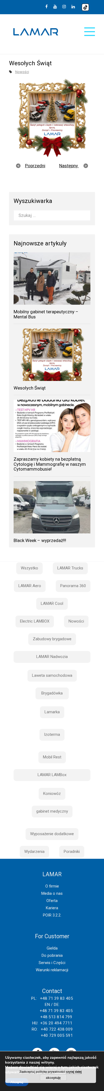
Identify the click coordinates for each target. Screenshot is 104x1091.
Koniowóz (52, 793)
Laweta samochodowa (52, 675)
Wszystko (29, 568)
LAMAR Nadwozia (52, 656)
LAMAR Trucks (70, 568)
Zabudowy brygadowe (52, 639)
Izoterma (52, 734)
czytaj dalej (74, 1072)
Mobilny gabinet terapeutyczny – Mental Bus (46, 314)
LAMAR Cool (52, 603)
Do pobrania (52, 955)
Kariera (52, 907)
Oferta (52, 900)
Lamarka (52, 712)
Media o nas (52, 893)
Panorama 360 (73, 585)
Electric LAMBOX (34, 621)
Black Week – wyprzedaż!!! (40, 540)
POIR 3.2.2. (52, 915)
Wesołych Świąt (30, 388)
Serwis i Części (52, 962)
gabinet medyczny (52, 811)
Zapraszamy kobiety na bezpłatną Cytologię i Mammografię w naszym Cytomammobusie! (50, 464)
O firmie (52, 886)
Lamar (35, 32)
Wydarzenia (34, 851)
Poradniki (72, 851)
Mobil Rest (52, 757)
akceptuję (53, 1077)
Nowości (22, 72)
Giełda (52, 948)
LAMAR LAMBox (52, 774)
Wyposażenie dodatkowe (52, 833)
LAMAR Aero (29, 585)
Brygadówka (52, 693)
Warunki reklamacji (52, 970)
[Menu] (89, 31)
